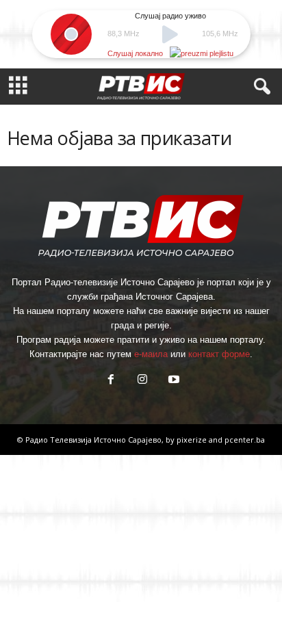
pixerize (193, 439)
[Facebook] (111, 381)
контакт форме (219, 354)
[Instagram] (142, 381)
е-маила (151, 354)
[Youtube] (172, 381)
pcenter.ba (245, 439)
